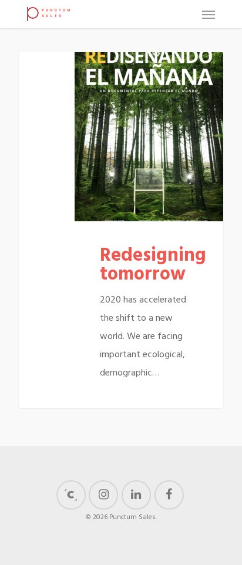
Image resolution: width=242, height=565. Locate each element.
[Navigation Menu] (208, 14)
